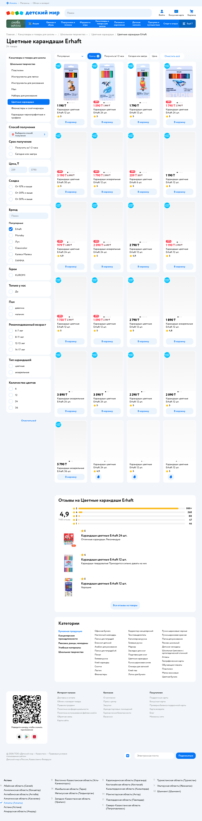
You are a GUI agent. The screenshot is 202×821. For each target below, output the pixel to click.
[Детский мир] (32, 13)
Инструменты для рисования (27, 83)
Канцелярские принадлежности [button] (68, 637)
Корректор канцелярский (140, 631)
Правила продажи (66, 705)
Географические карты (173, 661)
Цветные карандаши (102, 34)
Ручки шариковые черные (174, 631)
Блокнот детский (103, 643)
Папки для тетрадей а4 (105, 651)
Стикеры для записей (138, 666)
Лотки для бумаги (136, 674)
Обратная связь (64, 716)
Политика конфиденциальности (73, 709)
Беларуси (46, 759)
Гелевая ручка (101, 658)
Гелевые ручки (135, 643)
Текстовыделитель (137, 635)
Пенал (98, 654)
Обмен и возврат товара (69, 701)
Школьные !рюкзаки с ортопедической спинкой (174, 651)
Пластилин (167, 669)
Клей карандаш (102, 662)
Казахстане (34, 759)
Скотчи (98, 666)
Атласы (165, 657)
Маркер (132, 647)
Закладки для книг (137, 651)
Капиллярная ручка (137, 639)
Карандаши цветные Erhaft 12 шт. (104, 559)
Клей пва (132, 670)
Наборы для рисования (24, 95)
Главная (10, 34)
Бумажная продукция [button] (70, 631)
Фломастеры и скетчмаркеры (27, 108)
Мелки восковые (170, 673)
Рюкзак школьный (170, 643)
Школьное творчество (72, 34)
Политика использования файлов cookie (77, 713)
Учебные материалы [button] (69, 647)
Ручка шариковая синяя (139, 662)
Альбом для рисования (106, 647)
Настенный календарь (105, 635)
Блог (152, 713)
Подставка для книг (137, 654)
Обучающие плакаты (172, 665)
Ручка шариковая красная (174, 635)
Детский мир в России (17, 759)
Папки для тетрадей (104, 639)
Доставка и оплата (66, 697)
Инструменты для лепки (25, 76)
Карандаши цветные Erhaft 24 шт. (104, 535)
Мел (13, 89)
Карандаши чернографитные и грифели (28, 116)
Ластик (98, 670)
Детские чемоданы (171, 647)
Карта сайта (62, 720)
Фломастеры (101, 674)
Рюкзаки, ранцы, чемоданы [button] (73, 643)
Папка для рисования (172, 639)
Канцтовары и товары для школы (36, 34)
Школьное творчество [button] (70, 652)
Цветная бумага (169, 677)
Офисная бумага (102, 631)
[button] (187, 24)
